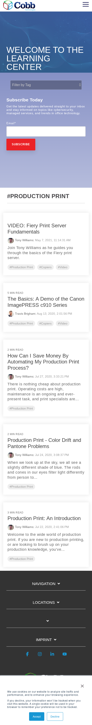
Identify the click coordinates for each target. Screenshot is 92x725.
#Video (62, 267)
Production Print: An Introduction (44, 518)
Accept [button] (37, 716)
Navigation (43, 584)
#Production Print (21, 267)
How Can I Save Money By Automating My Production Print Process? (43, 362)
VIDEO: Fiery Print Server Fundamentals (36, 229)
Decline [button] (54, 716)
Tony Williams (24, 240)
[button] (86, 4)
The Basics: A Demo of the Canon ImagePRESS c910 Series (45, 302)
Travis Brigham (25, 313)
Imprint (44, 640)
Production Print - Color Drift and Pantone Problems (44, 443)
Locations (44, 602)
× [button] (82, 684)
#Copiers (45, 267)
